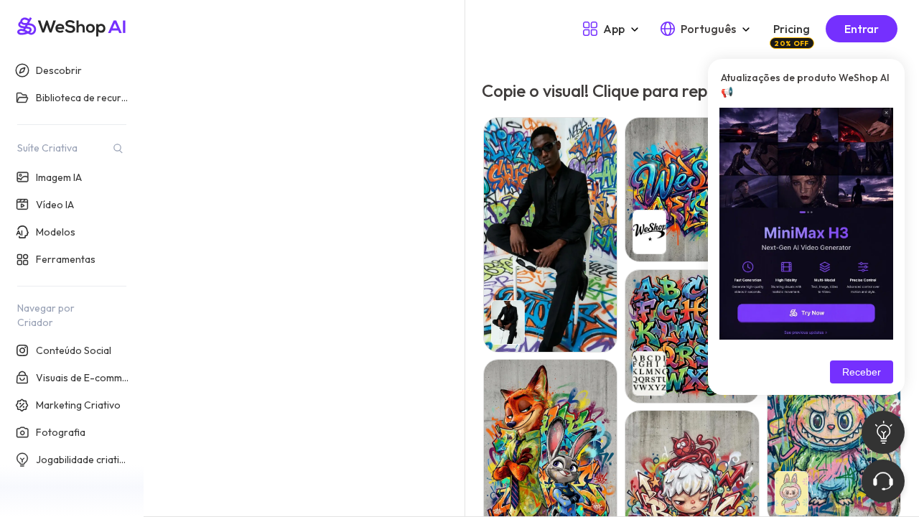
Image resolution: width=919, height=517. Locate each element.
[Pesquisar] (117, 148)
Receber (861, 372)
